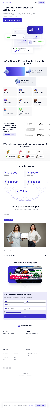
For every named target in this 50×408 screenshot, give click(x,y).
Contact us (5, 365)
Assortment (28, 340)
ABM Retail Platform (30, 355)
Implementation (6, 353)
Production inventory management (41, 336)
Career (4, 359)
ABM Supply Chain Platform (31, 353)
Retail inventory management (29, 336)
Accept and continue (40, 405)
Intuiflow (15, 338)
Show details (31, 405)
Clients (15, 359)
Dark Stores (39, 342)
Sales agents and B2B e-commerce (42, 345)
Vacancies (16, 353)
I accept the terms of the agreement (13, 312)
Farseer (4, 345)
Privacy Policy (25, 373)
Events (15, 355)
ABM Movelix (16, 343)
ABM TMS (16, 341)
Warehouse (39, 338)
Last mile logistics (40, 340)
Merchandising (29, 338)
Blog (15, 357)
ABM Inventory (6, 336)
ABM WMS (16, 336)
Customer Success (6, 355)
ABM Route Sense (6, 343)
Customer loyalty (29, 342)
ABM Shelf (5, 338)
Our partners (5, 357)
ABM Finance (5, 341)
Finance (27, 344)
